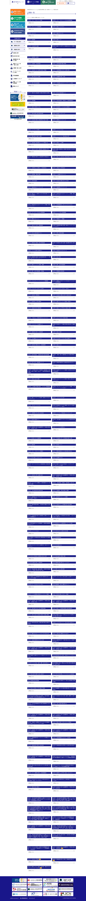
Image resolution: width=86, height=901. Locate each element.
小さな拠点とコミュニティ (37, 338)
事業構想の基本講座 (60, 271)
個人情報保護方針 (24, 898)
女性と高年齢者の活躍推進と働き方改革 (39, 556)
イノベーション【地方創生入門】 (62, 136)
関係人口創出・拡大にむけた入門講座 (63, 722)
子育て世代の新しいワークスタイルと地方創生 (65, 674)
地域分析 (33, 444)
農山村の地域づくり (36, 419)
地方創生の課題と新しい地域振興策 (39, 344)
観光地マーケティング (60, 113)
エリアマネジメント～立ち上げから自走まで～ (65, 622)
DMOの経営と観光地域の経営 (37, 113)
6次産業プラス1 (59, 457)
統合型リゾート (59, 444)
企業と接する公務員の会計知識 (62, 530)
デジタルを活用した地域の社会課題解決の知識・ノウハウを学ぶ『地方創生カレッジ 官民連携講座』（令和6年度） (38, 848)
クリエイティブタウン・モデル (62, 288)
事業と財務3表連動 (60, 233)
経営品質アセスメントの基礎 (61, 496)
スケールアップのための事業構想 (38, 212)
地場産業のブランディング (61, 187)
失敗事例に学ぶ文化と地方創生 (38, 413)
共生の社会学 (59, 57)
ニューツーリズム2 (34, 530)
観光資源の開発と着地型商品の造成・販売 (40, 119)
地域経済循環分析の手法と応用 (38, 639)
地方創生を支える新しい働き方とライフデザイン (65, 655)
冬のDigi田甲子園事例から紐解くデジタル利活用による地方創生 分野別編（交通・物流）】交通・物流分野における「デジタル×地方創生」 (64, 808)
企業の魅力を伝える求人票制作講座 (39, 608)
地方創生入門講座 (35, 859)
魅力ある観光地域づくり (61, 92)
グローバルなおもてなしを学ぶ (37, 584)
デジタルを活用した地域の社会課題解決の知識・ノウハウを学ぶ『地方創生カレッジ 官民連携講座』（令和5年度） (63, 818)
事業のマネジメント (35, 218)
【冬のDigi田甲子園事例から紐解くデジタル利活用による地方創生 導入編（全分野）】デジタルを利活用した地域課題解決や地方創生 (39, 799)
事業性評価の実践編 (35, 680)
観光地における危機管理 (36, 438)
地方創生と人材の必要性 (36, 301)
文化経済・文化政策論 (36, 63)
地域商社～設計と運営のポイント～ (63, 584)
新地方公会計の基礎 (35, 378)
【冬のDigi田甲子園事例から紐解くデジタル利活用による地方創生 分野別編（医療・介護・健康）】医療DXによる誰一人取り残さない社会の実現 (64, 799)
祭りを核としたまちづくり (37, 457)
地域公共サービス (59, 33)
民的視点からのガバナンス (61, 250)
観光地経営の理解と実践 (60, 556)
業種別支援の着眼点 (35, 787)
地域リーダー (59, 39)
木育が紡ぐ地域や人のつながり (62, 633)
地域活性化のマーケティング (37, 187)
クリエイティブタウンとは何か (38, 288)
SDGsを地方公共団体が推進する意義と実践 (40, 614)
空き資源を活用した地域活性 (36, 562)
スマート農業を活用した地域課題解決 (39, 772)
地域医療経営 (58, 537)
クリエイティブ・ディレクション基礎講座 (40, 280)
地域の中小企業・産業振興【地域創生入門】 (40, 149)
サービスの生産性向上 (60, 427)
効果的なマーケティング (61, 119)
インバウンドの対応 (35, 129)
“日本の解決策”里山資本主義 (37, 490)
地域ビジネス (59, 344)
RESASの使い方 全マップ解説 (62, 594)
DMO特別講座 (34, 180)
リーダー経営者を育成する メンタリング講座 (40, 594)
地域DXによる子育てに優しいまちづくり (64, 772)
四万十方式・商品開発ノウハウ (38, 362)
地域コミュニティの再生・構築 (38, 264)
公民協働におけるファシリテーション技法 (64, 83)
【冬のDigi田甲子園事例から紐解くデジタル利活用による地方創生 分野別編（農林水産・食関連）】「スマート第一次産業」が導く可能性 (39, 818)
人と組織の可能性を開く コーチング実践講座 (41, 386)
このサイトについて (14, 898)
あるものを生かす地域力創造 (62, 317)
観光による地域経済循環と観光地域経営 (64, 608)
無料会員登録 (61, 3)
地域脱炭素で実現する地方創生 (38, 745)
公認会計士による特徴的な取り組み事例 (63, 504)
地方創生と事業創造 (35, 295)
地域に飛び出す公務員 (36, 76)
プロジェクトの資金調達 (36, 26)
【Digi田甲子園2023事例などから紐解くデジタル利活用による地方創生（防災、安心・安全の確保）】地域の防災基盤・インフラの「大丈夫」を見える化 (64, 827)
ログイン (71, 3)
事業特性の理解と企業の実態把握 (38, 242)
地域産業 (33, 39)
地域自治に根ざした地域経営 (37, 331)
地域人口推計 (59, 331)
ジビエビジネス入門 (60, 397)
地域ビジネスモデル (60, 26)
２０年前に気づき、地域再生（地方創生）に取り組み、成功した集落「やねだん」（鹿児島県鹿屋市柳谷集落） (39, 371)
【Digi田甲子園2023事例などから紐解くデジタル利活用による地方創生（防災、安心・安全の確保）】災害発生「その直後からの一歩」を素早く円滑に (39, 836)
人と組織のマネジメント (61, 174)
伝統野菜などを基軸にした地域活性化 (39, 167)
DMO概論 (33, 100)
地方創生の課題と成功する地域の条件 (63, 295)
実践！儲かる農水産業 (60, 569)
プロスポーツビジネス (36, 405)
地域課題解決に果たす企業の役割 (62, 70)
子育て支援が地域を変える (61, 703)
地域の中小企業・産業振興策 (37, 225)
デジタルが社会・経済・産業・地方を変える (39, 663)
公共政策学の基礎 (35, 46)
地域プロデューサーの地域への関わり (63, 301)
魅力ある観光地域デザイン (37, 233)
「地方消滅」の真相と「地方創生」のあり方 (65, 482)
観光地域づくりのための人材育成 (62, 107)
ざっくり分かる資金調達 (61, 212)
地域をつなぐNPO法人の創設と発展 (63, 308)
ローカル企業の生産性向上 (37, 250)
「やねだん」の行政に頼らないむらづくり (40, 317)
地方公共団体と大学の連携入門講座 (38, 688)
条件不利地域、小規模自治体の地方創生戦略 (40, 354)
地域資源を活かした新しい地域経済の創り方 (65, 859)
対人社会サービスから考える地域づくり (64, 338)
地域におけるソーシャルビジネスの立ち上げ (40, 633)
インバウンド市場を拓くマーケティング (64, 413)
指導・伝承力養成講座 (60, 264)
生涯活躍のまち (59, 545)
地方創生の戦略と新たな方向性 (62, 180)
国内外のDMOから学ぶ (36, 107)
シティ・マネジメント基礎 (37, 20)
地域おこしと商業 (59, 142)
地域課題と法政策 (35, 57)
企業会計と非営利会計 (60, 167)
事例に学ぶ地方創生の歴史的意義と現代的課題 (65, 156)
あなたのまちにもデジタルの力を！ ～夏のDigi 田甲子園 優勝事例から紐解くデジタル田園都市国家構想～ (64, 757)
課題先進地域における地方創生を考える (64, 451)
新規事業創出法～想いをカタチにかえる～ (64, 204)
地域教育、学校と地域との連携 (62, 490)
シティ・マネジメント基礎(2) (37, 451)
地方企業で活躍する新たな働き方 (37, 674)
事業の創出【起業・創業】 (37, 136)
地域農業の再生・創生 (60, 76)
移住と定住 (58, 256)
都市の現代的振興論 (35, 83)
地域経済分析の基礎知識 (36, 308)
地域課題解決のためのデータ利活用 (63, 737)
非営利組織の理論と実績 (61, 63)
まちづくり (34, 33)
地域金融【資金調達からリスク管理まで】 (40, 142)
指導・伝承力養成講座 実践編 (38, 271)
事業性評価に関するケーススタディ (63, 562)
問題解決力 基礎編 (60, 218)
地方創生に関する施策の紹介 (37, 475)
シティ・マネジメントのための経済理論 (64, 20)
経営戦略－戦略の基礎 (36, 174)
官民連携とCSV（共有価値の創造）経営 (64, 438)
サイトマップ (32, 898)
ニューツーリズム (59, 129)
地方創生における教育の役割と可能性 (39, 70)
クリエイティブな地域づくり (37, 324)
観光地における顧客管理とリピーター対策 (64, 523)
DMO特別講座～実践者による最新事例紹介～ (65, 100)
